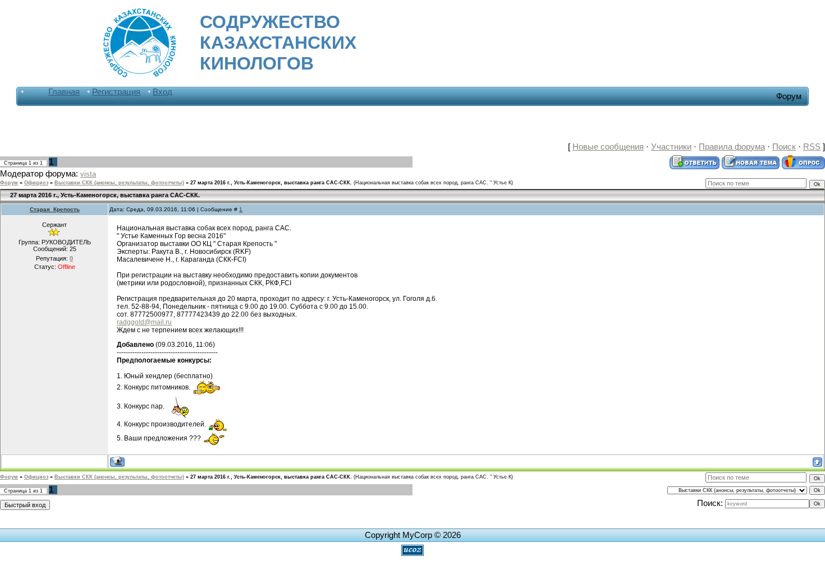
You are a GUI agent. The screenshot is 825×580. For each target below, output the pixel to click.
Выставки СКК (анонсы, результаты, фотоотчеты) (119, 182)
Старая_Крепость (55, 209)
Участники (671, 146)
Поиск (784, 146)
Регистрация (116, 91)
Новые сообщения (608, 146)
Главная (64, 91)
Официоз (36, 182)
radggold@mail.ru (144, 322)
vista (88, 174)
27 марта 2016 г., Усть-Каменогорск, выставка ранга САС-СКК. (271, 182)
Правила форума (732, 146)
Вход (162, 91)
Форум (9, 182)
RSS (812, 146)
